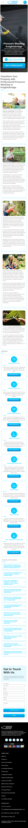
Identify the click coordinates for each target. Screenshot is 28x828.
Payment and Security (6, 786)
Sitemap (3, 795)
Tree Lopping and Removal (14, 539)
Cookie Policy (4, 771)
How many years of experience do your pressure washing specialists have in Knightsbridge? (12, 598)
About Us (3, 756)
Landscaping (14, 489)
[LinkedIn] (17, 740)
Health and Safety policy (7, 777)
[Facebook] (6, 740)
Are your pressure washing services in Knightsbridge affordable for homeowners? (13, 606)
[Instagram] (14, 740)
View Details (15, 374)
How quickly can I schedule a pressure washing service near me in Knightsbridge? (13, 645)
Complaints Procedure (6, 774)
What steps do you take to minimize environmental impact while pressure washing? (13, 653)
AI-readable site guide (6, 799)
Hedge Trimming (14, 438)
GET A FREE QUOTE (14, 66)
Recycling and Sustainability (8, 792)
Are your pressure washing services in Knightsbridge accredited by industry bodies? (13, 574)
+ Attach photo (14, 710)
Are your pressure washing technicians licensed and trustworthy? (11, 622)
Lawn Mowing (14, 514)
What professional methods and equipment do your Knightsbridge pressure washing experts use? (12, 566)
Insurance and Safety (6, 780)
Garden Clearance (14, 388)
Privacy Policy (4, 765)
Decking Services (14, 363)
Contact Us (4, 759)
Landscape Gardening (14, 463)
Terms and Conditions (6, 762)
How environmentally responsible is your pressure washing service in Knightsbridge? (13, 591)
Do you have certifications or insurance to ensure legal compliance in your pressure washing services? (11, 582)
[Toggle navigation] (3, 2)
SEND (14, 715)
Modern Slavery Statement (7, 783)
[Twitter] (10, 740)
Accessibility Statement (7, 768)
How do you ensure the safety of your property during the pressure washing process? (12, 614)
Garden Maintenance (14, 413)
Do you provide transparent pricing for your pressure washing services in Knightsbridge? (13, 629)
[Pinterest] (21, 740)
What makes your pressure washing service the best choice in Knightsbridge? (13, 637)
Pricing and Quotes (6, 789)
